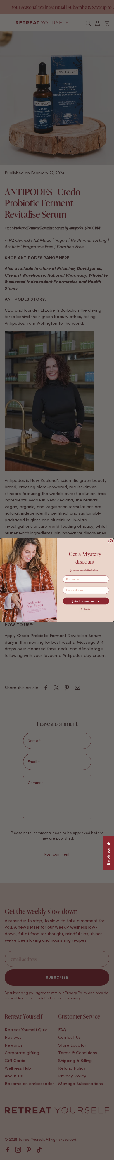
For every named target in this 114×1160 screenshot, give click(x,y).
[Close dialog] (111, 541)
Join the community (85, 601)
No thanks (85, 609)
